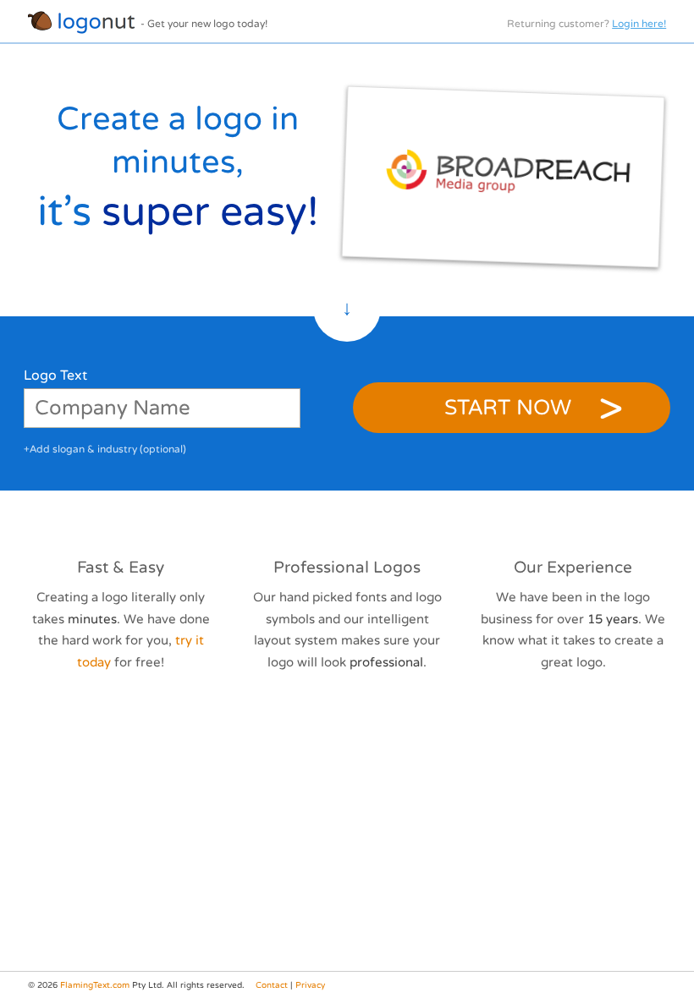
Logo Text (55, 375)
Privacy (310, 985)
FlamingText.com (94, 985)
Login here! (639, 24)
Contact (272, 985)
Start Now (507, 407)
